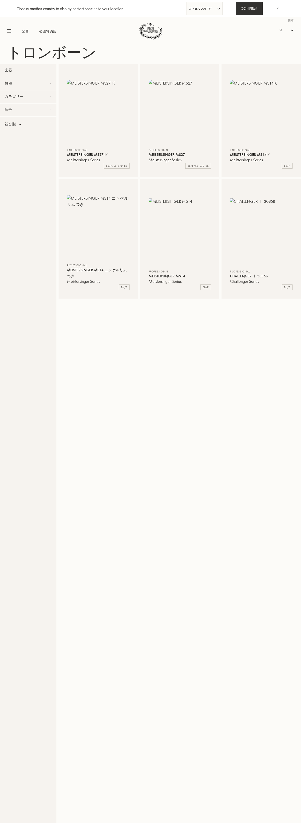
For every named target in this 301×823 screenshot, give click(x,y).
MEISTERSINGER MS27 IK (87, 154)
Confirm (249, 9)
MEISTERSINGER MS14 (167, 276)
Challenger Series (244, 281)
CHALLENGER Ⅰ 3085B (249, 276)
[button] (73, 73)
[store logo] (150, 31)
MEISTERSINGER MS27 (167, 154)
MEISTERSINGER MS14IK (249, 154)
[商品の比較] (292, 30)
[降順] (20, 124)
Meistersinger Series (83, 159)
